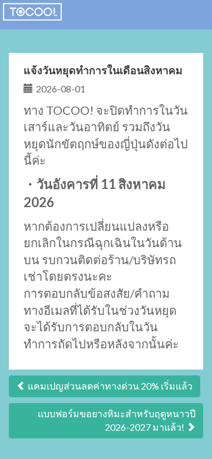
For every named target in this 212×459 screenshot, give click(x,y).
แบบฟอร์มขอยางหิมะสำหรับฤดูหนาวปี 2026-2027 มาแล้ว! (117, 420)
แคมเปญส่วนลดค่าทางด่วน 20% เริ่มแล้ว (109, 385)
